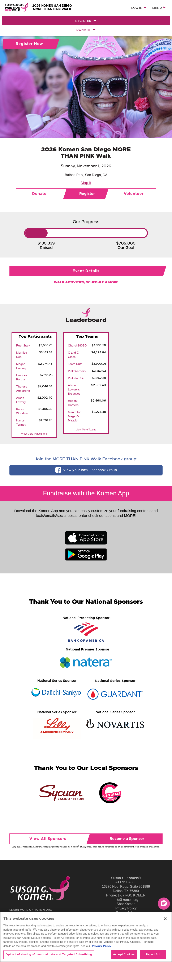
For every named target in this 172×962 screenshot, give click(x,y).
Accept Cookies (124, 954)
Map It (86, 183)
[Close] (165, 918)
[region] (86, 937)
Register (83, 20)
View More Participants (34, 433)
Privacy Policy (126, 908)
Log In (137, 7)
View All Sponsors (47, 839)
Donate (83, 29)
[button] (164, 904)
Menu (157, 7)
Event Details (86, 271)
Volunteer (134, 194)
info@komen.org (126, 899)
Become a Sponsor (126, 839)
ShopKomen (126, 904)
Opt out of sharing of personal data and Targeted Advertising (49, 954)
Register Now (29, 44)
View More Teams (86, 429)
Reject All (152, 954)
